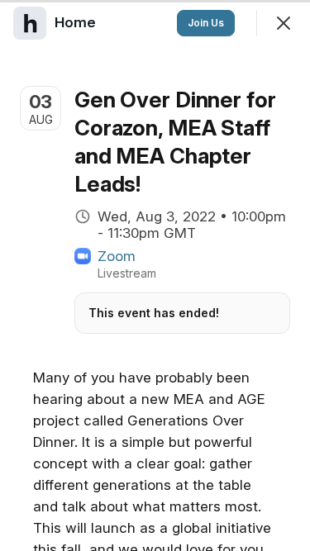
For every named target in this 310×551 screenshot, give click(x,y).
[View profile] (29, 23)
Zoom (117, 256)
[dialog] (155, 275)
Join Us (206, 23)
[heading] (77, 22)
